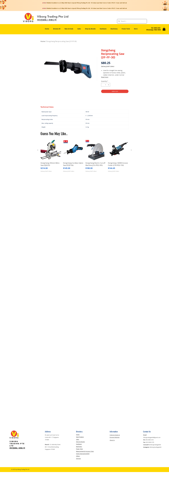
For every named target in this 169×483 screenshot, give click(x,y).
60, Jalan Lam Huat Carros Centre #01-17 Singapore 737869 (52, 437)
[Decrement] (102, 84)
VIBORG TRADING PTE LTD (17, 443)
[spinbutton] (105, 84)
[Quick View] (51, 150)
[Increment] (108, 84)
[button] (164, 29)
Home (42, 41)
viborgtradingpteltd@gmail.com (151, 437)
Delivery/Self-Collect (107, 66)
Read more (104, 77)
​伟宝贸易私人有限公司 (17, 448)
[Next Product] (131, 150)
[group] (84, 157)
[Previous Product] (38, 150)
